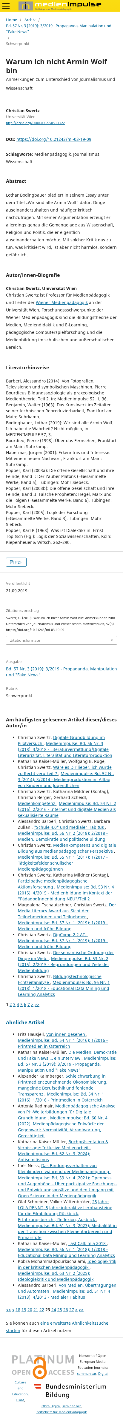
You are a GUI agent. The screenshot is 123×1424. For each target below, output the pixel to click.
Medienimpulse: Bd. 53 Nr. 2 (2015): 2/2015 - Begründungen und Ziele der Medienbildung (63, 964)
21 (35, 1309)
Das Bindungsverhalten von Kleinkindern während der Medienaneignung (64, 1168)
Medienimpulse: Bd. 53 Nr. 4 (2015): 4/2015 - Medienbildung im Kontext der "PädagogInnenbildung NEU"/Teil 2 (66, 893)
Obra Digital (51, 1406)
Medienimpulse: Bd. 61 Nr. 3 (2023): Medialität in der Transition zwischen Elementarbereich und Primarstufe (67, 1231)
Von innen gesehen (66, 1034)
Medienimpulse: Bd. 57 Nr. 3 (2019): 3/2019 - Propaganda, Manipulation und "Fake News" (67, 1064)
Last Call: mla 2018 (87, 1243)
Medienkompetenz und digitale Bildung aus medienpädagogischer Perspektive (67, 848)
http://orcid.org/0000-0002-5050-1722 (35, 123)
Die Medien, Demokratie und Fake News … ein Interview (67, 1055)
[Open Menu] (6, 6)
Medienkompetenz (37, 803)
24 (53, 1309)
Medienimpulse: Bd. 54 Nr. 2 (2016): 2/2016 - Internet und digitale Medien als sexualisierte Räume (67, 809)
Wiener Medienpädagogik (62, 302)
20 (29, 1309)
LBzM (20, 1400)
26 (65, 1309)
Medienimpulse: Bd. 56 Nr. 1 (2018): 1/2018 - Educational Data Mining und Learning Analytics (64, 988)
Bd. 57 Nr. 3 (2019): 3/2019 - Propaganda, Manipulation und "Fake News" (58, 28)
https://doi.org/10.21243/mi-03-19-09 (53, 139)
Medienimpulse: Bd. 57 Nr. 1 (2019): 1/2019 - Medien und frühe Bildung (63, 925)
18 (18, 1309)
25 (59, 1309)
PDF (18, 562)
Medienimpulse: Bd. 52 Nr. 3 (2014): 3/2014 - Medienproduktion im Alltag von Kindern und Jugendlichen (66, 779)
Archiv (30, 19)
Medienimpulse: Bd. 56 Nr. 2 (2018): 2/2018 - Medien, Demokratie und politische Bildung (63, 836)
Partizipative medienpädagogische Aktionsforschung (52, 884)
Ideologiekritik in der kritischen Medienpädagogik (67, 1264)
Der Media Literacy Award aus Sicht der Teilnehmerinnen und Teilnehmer (67, 910)
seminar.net (71, 1406)
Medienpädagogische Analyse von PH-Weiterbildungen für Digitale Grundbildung (67, 1112)
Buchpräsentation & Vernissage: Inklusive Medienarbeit (63, 1144)
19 (23, 1309)
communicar (86, 1373)
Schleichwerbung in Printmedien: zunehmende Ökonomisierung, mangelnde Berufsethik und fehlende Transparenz (62, 1085)
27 (71, 1309)
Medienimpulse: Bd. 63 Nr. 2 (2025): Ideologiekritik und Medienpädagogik (55, 1276)
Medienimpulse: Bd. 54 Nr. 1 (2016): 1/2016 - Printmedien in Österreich (63, 1043)
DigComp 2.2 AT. (70, 934)
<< (8, 1309)
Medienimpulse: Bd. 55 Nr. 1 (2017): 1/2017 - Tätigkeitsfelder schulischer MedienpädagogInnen (63, 863)
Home (11, 19)
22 (41, 1309)
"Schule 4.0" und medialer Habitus (69, 827)
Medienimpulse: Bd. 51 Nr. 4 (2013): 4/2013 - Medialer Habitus (64, 1294)
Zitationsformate (25, 640)
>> (37, 1004)
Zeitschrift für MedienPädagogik (61, 1412)
